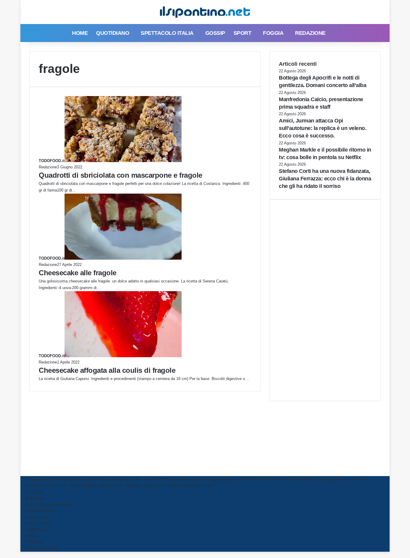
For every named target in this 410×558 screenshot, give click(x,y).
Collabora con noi (40, 510)
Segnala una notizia (42, 548)
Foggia (273, 33)
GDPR (30, 536)
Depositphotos (224, 479)
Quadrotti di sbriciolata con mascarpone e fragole (120, 175)
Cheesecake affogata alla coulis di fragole (107, 370)
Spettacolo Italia (167, 33)
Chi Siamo (34, 492)
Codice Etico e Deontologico (49, 504)
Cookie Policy (37, 529)
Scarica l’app (36, 517)
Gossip (215, 33)
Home (80, 33)
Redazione (310, 33)
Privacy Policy (37, 523)
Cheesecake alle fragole (77, 273)
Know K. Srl (129, 479)
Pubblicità (33, 542)
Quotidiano (112, 33)
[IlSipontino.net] (205, 12)
